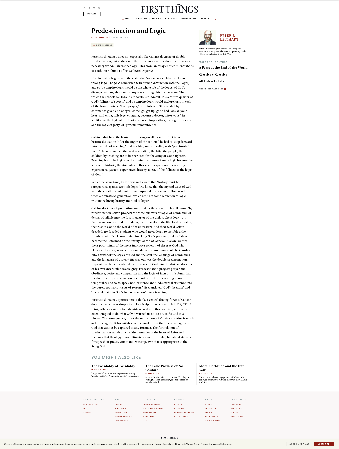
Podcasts (171, 19)
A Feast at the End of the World (223, 67)
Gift (85, 408)
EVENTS (179, 400)
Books (208, 412)
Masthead (120, 408)
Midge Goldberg (99, 370)
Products (210, 408)
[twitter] (84, 8)
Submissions (149, 412)
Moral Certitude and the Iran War (222, 368)
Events (205, 19)
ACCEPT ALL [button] (324, 444)
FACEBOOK (236, 404)
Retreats (179, 408)
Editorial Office (152, 404)
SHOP (208, 400)
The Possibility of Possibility (113, 366)
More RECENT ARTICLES (211, 89)
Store (208, 404)
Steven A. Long (206, 374)
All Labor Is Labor (213, 81)
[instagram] (99, 8)
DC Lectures (181, 416)
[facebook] (89, 8)
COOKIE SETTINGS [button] (299, 444)
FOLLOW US (238, 400)
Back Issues (211, 416)
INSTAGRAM (237, 416)
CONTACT (149, 400)
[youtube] (94, 8)
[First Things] (169, 9)
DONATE (92, 14)
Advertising (121, 412)
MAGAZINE (141, 19)
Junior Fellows (123, 416)
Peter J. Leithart (99, 37)
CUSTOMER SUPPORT (153, 408)
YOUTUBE (235, 412)
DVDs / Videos (212, 420)
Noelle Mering (152, 374)
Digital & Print (91, 404)
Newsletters (189, 19)
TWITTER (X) (237, 408)
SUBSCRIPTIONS (93, 400)
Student (88, 412)
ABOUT (119, 400)
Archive (156, 19)
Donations (149, 416)
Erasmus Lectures (184, 412)
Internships (121, 420)
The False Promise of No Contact (164, 368)
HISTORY (119, 404)
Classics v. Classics (213, 74)
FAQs (145, 420)
